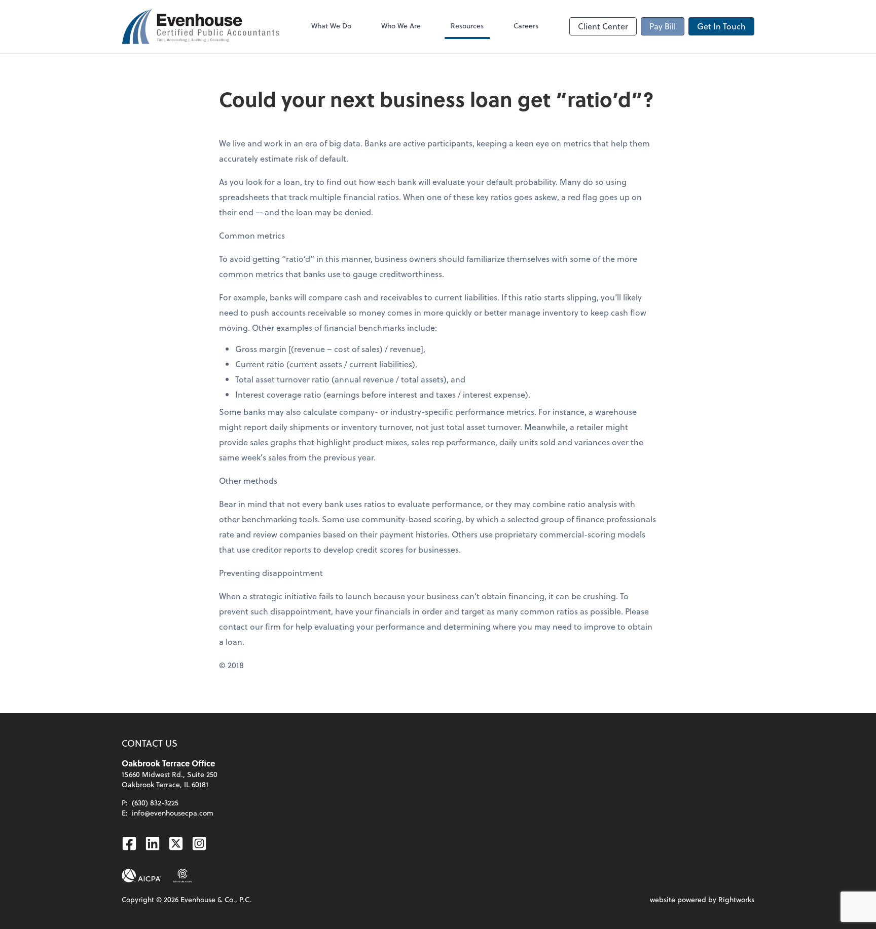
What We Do (331, 25)
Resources (467, 25)
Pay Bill (662, 26)
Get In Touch (721, 26)
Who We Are (401, 25)
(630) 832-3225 (155, 802)
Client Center (603, 26)
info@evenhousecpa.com (172, 812)
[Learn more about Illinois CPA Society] (182, 876)
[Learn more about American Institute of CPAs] (141, 876)
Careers (526, 25)
